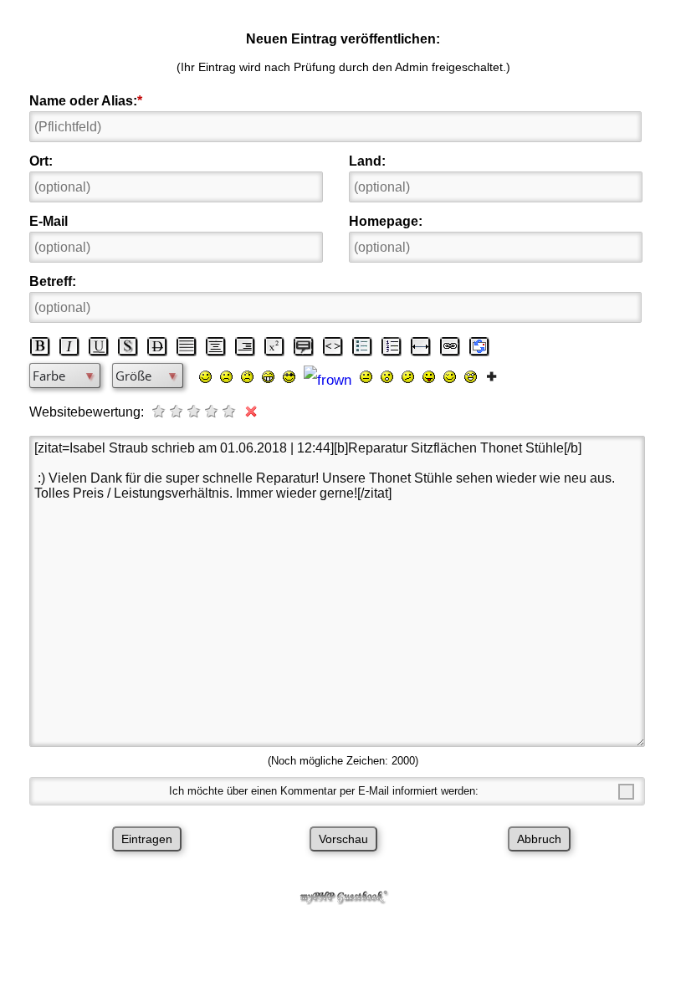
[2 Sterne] (177, 411)
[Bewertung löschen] (247, 411)
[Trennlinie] (421, 346)
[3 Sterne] (194, 411)
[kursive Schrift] (69, 346)
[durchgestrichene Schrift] (157, 346)
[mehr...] (491, 376)
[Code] (333, 346)
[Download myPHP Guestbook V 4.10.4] (343, 900)
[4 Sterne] (212, 411)
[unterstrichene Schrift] (99, 346)
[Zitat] (304, 346)
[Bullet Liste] (362, 346)
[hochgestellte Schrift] (274, 346)
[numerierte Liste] (391, 346)
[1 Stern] (159, 411)
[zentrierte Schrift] (216, 346)
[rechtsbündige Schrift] (245, 346)
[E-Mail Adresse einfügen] (479, 346)
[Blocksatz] (187, 346)
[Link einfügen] (450, 346)
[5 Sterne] (230, 411)
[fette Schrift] (40, 346)
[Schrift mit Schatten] (128, 346)
